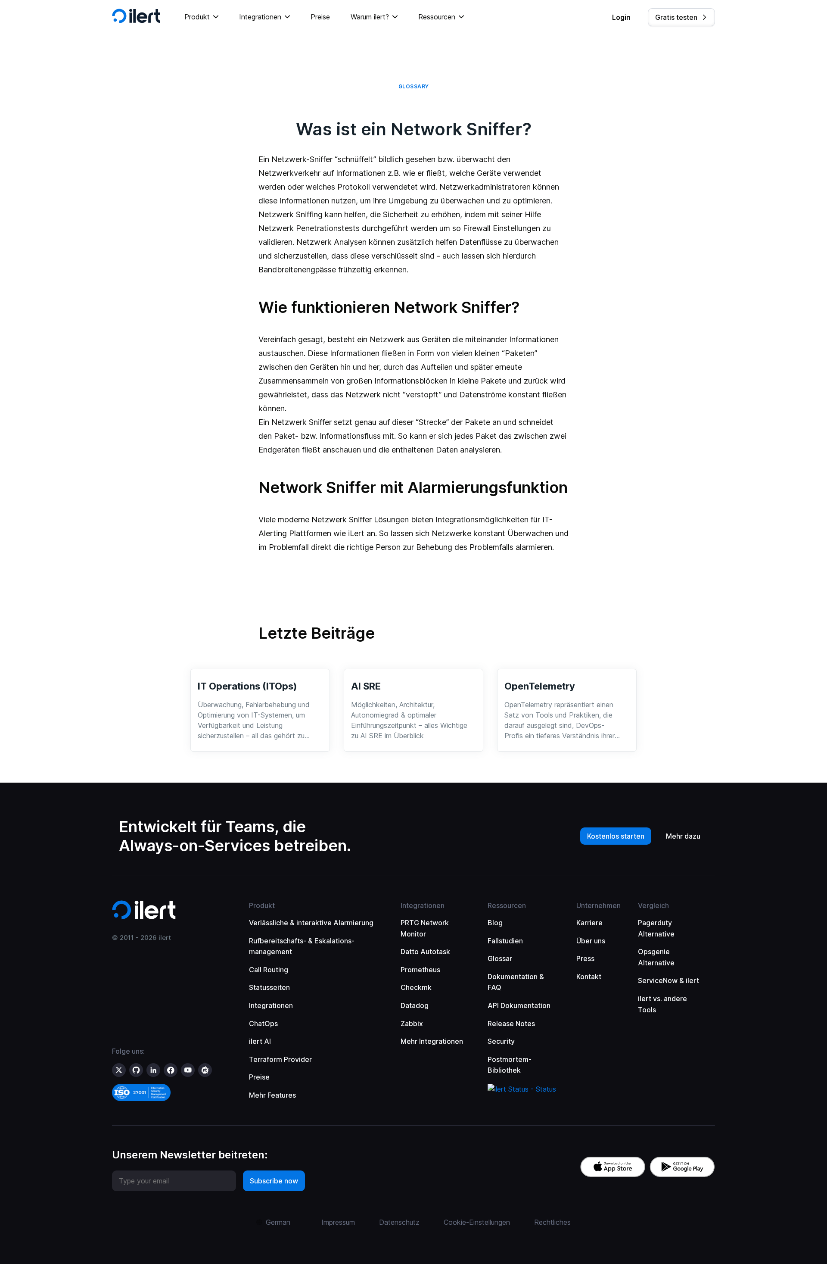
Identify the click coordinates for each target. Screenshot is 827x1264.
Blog (495, 922)
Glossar (500, 958)
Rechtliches (552, 1222)
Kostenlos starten (615, 836)
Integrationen (271, 1005)
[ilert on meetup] (205, 1070)
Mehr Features (272, 1095)
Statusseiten (269, 987)
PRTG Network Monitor (425, 928)
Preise (320, 16)
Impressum (338, 1222)
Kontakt (588, 976)
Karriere (589, 922)
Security (501, 1041)
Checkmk (416, 987)
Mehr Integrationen (432, 1041)
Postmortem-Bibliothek (510, 1065)
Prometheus (420, 969)
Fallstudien (505, 940)
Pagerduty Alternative (656, 928)
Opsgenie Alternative (656, 957)
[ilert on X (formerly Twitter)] (119, 1070)
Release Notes (511, 1023)
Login (621, 17)
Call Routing (268, 969)
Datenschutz (399, 1222)
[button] (201, 17)
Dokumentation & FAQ (516, 982)
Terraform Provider (280, 1059)
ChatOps (263, 1023)
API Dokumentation (519, 1005)
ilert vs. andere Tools (662, 1004)
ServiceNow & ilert (668, 980)
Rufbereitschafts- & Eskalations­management (301, 946)
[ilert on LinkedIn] (153, 1070)
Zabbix (412, 1023)
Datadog (415, 1005)
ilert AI (260, 1041)
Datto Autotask (425, 951)
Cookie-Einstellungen (477, 1222)
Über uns (590, 940)
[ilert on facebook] (170, 1070)
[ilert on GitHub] (136, 1070)
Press (585, 958)
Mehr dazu (683, 836)
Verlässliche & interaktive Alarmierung (311, 922)
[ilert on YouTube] (188, 1070)
